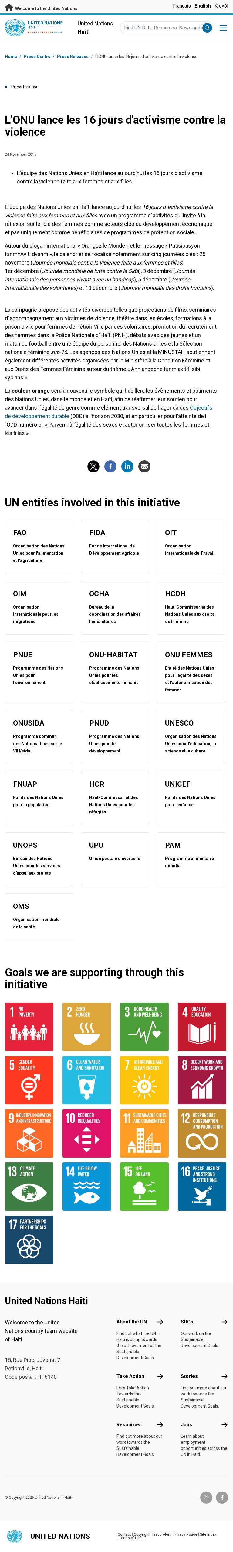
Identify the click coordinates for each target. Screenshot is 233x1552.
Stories (189, 1376)
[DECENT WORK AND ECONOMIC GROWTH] (203, 1080)
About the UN (131, 1322)
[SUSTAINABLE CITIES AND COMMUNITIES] (145, 1133)
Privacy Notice (185, 1534)
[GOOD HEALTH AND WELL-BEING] (145, 1027)
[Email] (144, 466)
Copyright (142, 1534)
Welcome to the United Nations (45, 8)
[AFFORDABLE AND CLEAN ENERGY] (145, 1080)
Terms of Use (130, 1538)
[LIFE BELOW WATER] (87, 1186)
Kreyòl (221, 6)
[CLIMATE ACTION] (30, 1186)
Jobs (186, 1424)
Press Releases (73, 56)
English (202, 6)
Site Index (208, 1534)
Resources (129, 1424)
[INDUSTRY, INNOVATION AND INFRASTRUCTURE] (30, 1133)
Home (11, 56)
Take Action (130, 1376)
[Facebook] (110, 466)
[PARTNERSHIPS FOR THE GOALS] (30, 1240)
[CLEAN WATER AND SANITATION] (87, 1080)
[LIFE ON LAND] (145, 1186)
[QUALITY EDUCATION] (203, 1027)
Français (182, 6)
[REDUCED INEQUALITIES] (87, 1133)
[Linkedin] (127, 466)
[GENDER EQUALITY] (30, 1080)
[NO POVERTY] (30, 1027)
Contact (124, 1534)
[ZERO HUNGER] (87, 1027)
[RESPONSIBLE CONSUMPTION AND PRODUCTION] (203, 1133)
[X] (93, 466)
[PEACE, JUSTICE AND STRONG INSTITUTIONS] (203, 1186)
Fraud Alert (161, 1534)
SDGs (187, 1322)
